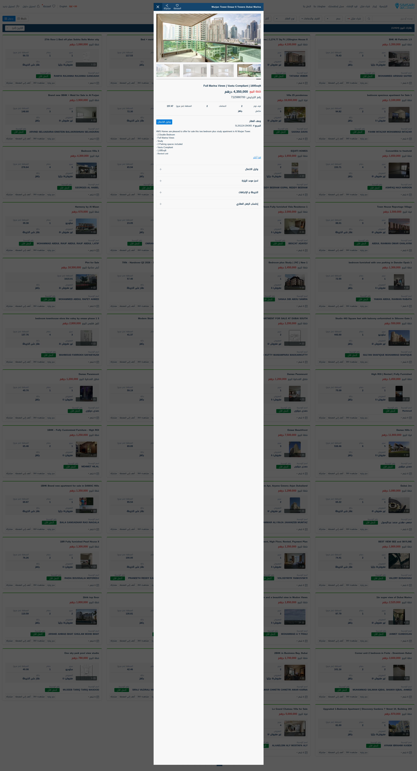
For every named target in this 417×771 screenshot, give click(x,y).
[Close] (158, 7)
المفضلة (177, 8)
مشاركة (167, 8)
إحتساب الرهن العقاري (247, 204)
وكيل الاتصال (251, 169)
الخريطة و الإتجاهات (248, 192)
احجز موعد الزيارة (250, 181)
